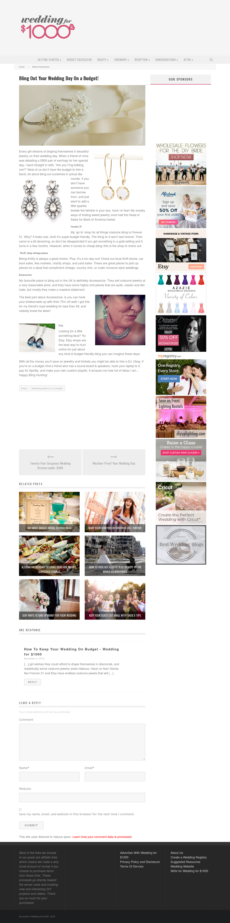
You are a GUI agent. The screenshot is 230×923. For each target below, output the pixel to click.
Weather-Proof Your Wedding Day (114, 463)
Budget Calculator (79, 60)
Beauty (101, 60)
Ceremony (120, 60)
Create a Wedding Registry (189, 857)
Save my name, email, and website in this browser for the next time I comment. (77, 814)
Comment (26, 720)
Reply (32, 682)
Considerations (165, 60)
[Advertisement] (153, 30)
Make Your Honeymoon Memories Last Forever (115, 528)
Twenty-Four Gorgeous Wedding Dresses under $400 (50, 465)
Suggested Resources (185, 861)
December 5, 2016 (34, 658)
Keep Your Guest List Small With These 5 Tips (115, 615)
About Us (177, 852)
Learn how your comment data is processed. (102, 836)
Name (24, 768)
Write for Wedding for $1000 (189, 871)
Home (22, 66)
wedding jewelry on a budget (47, 388)
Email (89, 768)
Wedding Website (182, 866)
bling (24, 388)
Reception (141, 60)
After (187, 60)
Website (25, 789)
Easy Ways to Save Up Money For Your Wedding (49, 615)
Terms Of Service (131, 866)
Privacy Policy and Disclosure (140, 861)
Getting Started (48, 60)
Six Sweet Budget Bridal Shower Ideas (49, 528)
